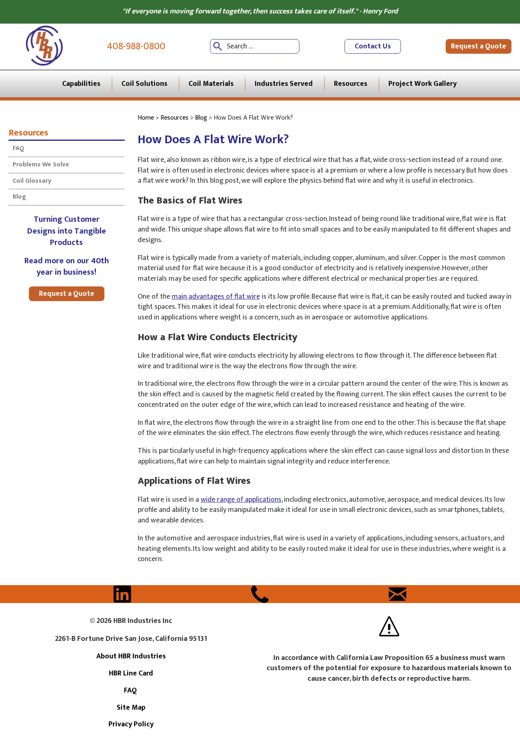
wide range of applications (241, 500)
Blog (19, 196)
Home (146, 117)
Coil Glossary (32, 180)
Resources (28, 132)
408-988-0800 (136, 46)
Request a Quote (478, 46)
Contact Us (373, 46)
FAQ (19, 148)
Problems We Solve (41, 164)
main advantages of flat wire (216, 297)
